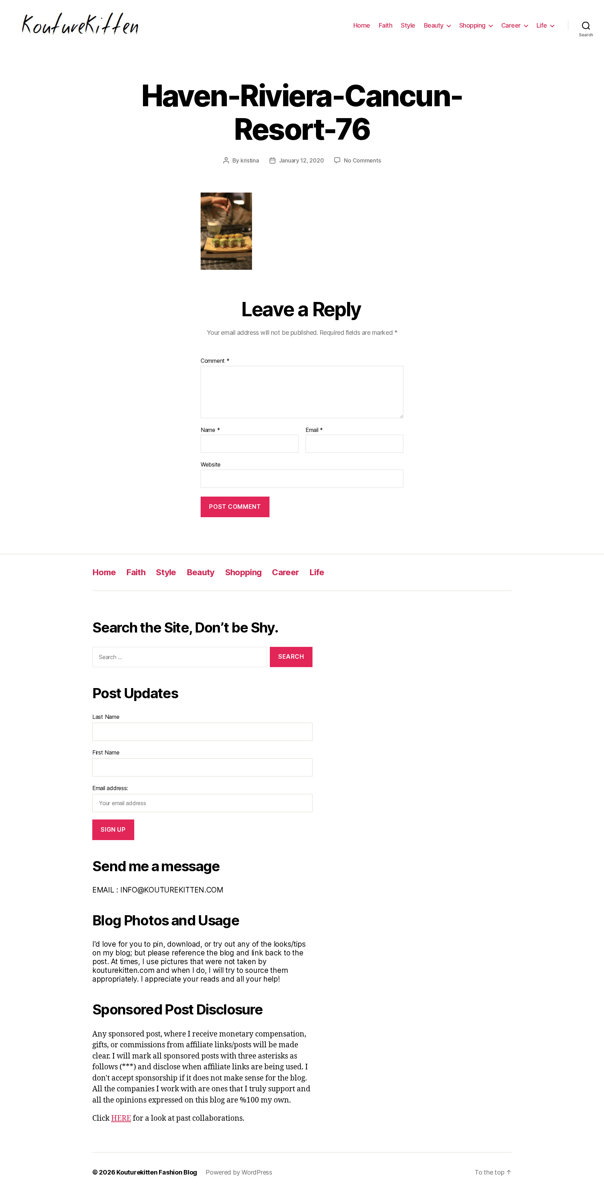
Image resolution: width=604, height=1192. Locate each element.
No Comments (362, 160)
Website (211, 464)
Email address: (110, 788)
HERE (121, 1118)
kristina (249, 160)
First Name (105, 752)
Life (542, 25)
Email (314, 430)
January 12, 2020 (301, 160)
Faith (386, 25)
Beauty (434, 25)
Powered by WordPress (239, 1172)
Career (511, 25)
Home (361, 25)
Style (408, 25)
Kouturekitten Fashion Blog (156, 1172)
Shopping (472, 25)
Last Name (106, 716)
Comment (215, 361)
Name (210, 430)
